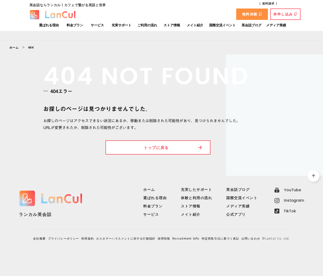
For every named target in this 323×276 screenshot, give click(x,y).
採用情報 (164, 238)
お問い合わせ (250, 238)
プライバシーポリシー (63, 238)
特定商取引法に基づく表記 (220, 238)
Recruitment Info (185, 238)
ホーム (14, 47)
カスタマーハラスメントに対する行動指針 (125, 238)
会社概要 (39, 238)
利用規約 (87, 238)
